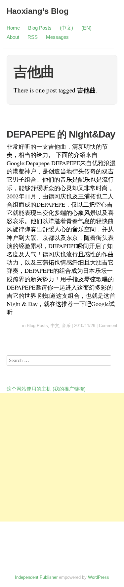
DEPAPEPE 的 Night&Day (61, 134)
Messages (57, 37)
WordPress (98, 577)
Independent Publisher (36, 577)
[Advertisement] (62, 457)
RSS (32, 37)
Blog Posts (40, 28)
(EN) (86, 28)
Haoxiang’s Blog (38, 11)
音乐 (66, 325)
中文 (55, 325)
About (13, 37)
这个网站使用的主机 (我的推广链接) (46, 389)
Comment (108, 325)
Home (13, 28)
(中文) (66, 28)
